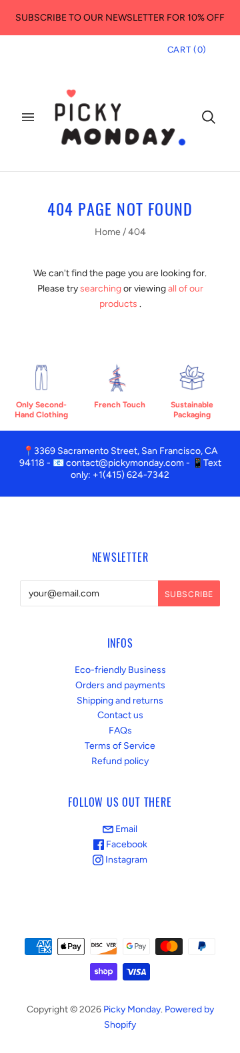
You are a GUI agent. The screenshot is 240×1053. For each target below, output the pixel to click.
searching (100, 288)
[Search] (208, 117)
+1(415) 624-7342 (131, 475)
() (187, 50)
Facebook (125, 844)
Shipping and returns (120, 700)
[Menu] (28, 117)
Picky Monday (132, 1009)
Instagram (125, 859)
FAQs (120, 730)
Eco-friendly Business (120, 670)
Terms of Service (120, 745)
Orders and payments (120, 685)
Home (108, 232)
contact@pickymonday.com (125, 463)
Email (125, 829)
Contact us (120, 715)
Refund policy (120, 761)
